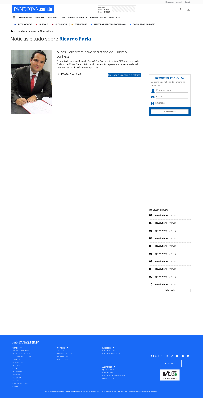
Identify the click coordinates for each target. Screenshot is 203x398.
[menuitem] (168, 2)
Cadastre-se (170, 111)
